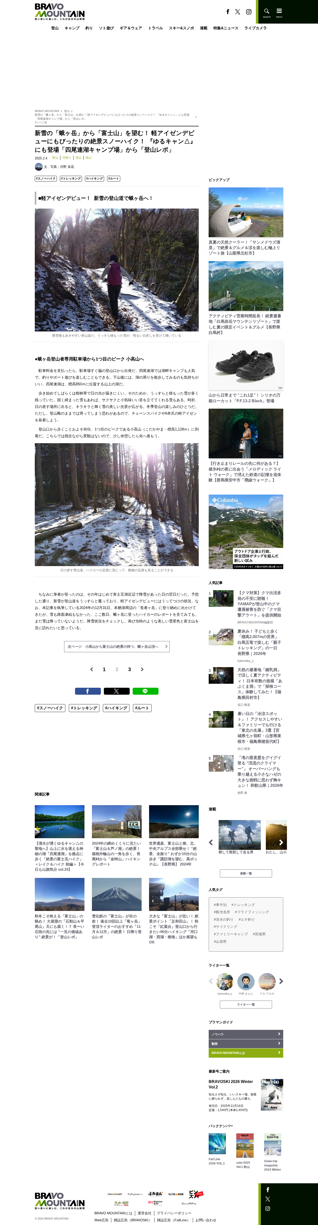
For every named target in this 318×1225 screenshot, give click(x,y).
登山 (55, 28)
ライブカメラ (255, 28)
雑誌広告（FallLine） (173, 1220)
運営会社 (145, 1213)
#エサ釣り (247, 919)
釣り (89, 28)
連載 (203, 28)
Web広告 (101, 1220)
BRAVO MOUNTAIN (47, 110)
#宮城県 (259, 934)
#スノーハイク (46, 178)
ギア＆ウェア (131, 28)
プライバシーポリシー (174, 1213)
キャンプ (72, 28)
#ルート (113, 178)
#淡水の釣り (224, 919)
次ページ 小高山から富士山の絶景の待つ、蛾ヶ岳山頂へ (113, 647)
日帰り (66, 157)
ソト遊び (106, 28)
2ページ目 (41, 122)
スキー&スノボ (181, 28)
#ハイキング (94, 178)
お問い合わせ (206, 1220)
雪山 (78, 157)
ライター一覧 (246, 1004)
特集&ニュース (225, 28)
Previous (211, 842)
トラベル (155, 28)
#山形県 (220, 941)
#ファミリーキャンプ (231, 934)
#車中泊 (220, 905)
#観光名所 (222, 912)
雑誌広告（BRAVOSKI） (133, 1220)
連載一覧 (246, 873)
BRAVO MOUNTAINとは (113, 1213)
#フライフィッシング (252, 912)
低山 (89, 157)
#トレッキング (71, 178)
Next (281, 842)
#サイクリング (225, 927)
